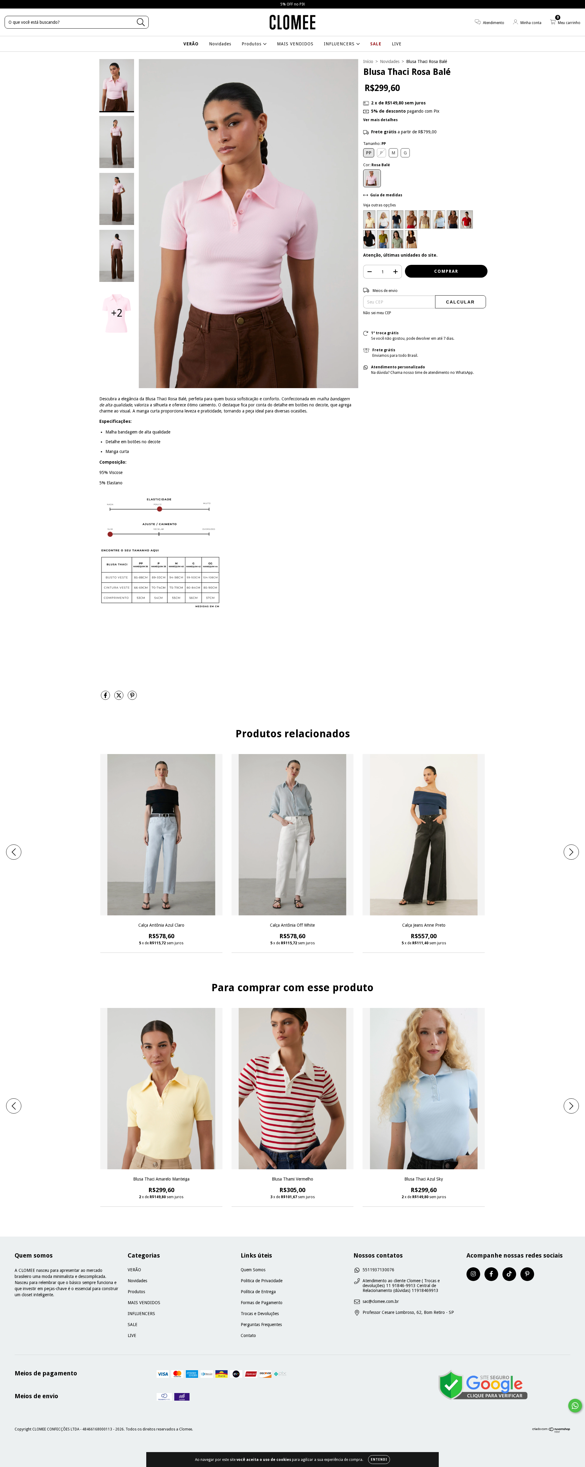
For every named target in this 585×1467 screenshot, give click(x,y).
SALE (375, 43)
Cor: (376, 165)
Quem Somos (253, 1269)
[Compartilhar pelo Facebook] (106, 697)
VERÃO (191, 43)
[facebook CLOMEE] (491, 1274)
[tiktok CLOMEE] (509, 1274)
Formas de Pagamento (261, 1302)
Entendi (379, 1459)
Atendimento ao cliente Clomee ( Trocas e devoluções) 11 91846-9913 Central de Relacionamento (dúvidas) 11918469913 (401, 1285)
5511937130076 (378, 1269)
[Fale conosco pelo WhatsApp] (575, 1406)
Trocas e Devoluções (260, 1313)
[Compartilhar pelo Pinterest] (132, 697)
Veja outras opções (379, 205)
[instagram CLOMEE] (473, 1274)
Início (368, 61)
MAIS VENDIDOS (295, 43)
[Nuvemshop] (551, 1432)
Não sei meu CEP (377, 313)
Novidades (220, 43)
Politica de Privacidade (261, 1280)
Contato (248, 1335)
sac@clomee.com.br (381, 1301)
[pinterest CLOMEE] (527, 1274)
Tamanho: (374, 144)
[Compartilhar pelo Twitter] (119, 697)
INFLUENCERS (340, 43)
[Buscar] (141, 22)
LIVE (397, 43)
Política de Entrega (258, 1291)
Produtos (252, 43)
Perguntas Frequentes (261, 1324)
